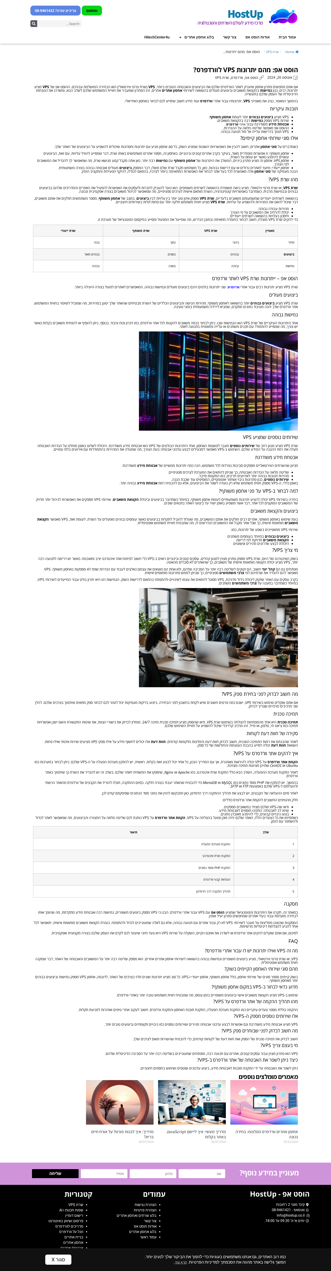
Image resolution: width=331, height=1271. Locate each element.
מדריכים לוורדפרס (69, 1226)
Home (289, 51)
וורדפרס (237, 77)
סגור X (58, 1259)
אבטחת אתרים (72, 1248)
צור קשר (229, 37)
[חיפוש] (33, 23)
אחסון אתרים (73, 1242)
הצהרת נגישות (145, 1205)
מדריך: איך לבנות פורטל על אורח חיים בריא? (122, 1134)
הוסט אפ (251, 77)
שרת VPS (272, 51)
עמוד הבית (287, 37)
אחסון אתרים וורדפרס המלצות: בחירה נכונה (267, 1134)
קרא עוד (181, 1262)
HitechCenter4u (157, 37)
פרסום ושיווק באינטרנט (65, 1221)
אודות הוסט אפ (257, 37)
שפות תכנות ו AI (71, 1210)
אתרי (236, 124)
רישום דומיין (74, 1215)
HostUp (245, 13)
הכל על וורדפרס (71, 1232)
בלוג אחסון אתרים (199, 37)
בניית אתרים (73, 1237)
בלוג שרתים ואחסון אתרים (136, 1215)
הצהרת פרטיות (145, 1210)
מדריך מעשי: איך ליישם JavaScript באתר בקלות (196, 1134)
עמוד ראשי (148, 1237)
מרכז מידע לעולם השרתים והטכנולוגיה (230, 23)
